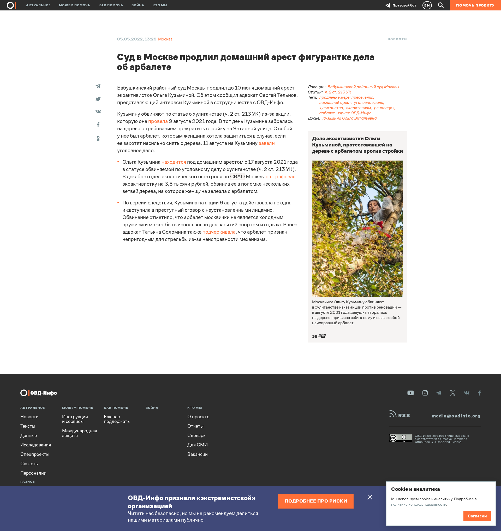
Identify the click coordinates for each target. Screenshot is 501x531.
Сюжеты (29, 463)
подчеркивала (219, 232)
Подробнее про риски (316, 501)
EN (427, 5)
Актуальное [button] (38, 5)
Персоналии (33, 473)
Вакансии (197, 454)
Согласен (477, 516)
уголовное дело (368, 102)
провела (158, 121)
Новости (397, 39)
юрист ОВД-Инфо (355, 113)
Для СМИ (197, 445)
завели (267, 143)
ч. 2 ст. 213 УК (338, 92)
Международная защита (79, 433)
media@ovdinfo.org (456, 416)
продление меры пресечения (346, 97)
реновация (384, 107)
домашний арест (335, 102)
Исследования (35, 445)
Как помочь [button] (111, 5)
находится (174, 162)
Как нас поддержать (117, 419)
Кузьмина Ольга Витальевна (350, 118)
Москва (165, 39)
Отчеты (195, 426)
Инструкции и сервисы (75, 419)
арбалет (327, 113)
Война (138, 5)
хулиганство (331, 107)
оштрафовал (281, 176)
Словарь (196, 435)
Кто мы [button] (160, 5)
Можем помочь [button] (74, 5)
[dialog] (441, 503)
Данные (28, 435)
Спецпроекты (34, 454)
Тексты (27, 426)
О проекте (198, 416)
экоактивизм (358, 107)
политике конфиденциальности (418, 504)
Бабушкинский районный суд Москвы (363, 87)
